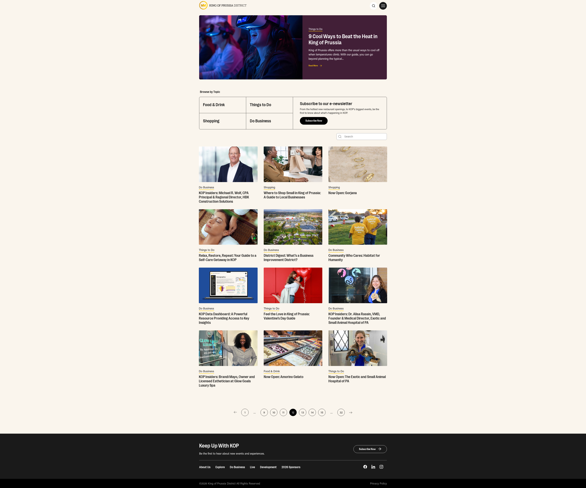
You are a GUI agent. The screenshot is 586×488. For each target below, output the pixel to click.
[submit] (339, 136)
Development (268, 467)
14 (312, 412)
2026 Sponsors (291, 467)
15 (322, 412)
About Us (204, 467)
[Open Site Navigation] (383, 6)
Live (252, 467)
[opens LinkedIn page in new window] (373, 467)
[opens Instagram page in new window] (381, 467)
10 (274, 412)
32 (341, 412)
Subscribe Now (313, 120)
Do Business (237, 467)
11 (283, 412)
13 (302, 412)
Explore (220, 467)
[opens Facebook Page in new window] (365, 467)
